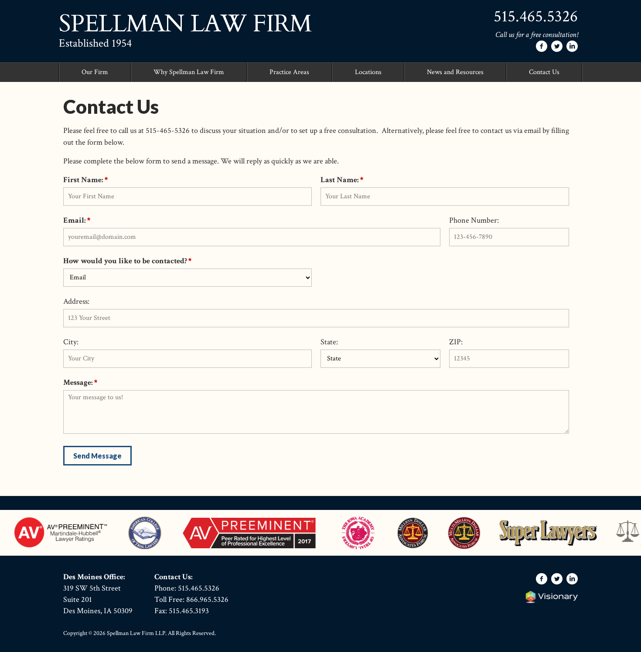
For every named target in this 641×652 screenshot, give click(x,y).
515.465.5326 (536, 16)
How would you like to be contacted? (125, 261)
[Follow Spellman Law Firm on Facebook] (541, 46)
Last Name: (339, 180)
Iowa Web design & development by (551, 597)
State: (329, 342)
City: (70, 342)
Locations (368, 72)
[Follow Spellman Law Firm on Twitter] (557, 46)
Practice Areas (289, 72)
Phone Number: (474, 220)
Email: (74, 220)
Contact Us (544, 72)
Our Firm (95, 72)
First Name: (83, 180)
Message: (78, 382)
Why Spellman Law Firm (188, 72)
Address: (76, 301)
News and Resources (455, 72)
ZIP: (456, 342)
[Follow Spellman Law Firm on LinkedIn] (572, 46)
